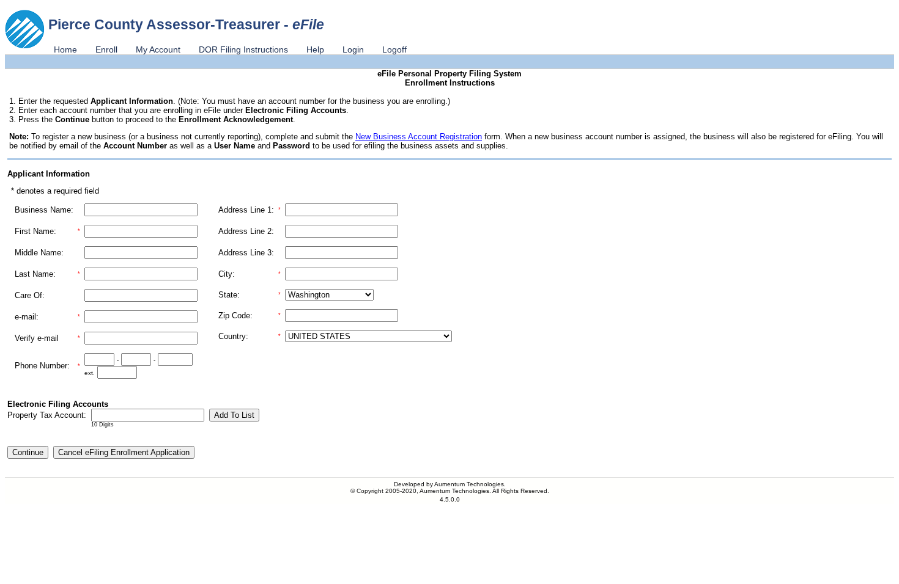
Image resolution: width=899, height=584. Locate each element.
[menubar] (230, 49)
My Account (158, 49)
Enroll (106, 49)
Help (315, 49)
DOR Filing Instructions (243, 49)
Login (353, 49)
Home (65, 49)
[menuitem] (65, 49)
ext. (89, 373)
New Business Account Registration (418, 136)
